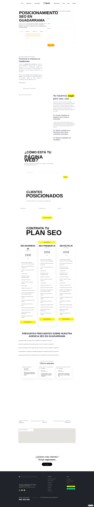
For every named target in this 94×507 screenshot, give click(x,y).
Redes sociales (50, 480)
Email (48, 18)
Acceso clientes (70, 486)
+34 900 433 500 (44, 422)
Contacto (74, 3)
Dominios (49, 487)
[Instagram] (19, 490)
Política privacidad (70, 480)
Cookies (68, 482)
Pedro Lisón (26, 369)
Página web (50, 484)
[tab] (64, 117)
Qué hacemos (28, 3)
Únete (64, 3)
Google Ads (26, 368)
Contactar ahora (21, 422)
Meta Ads (49, 489)
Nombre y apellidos (50, 13)
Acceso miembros (71, 488)
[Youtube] (22, 490)
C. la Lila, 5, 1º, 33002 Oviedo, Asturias (29, 487)
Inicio (22, 3)
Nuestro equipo (57, 3)
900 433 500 (24, 499)
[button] (64, 117)
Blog (68, 3)
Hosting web (50, 485)
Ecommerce (50, 482)
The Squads (43, 368)
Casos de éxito (37, 3)
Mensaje (48, 28)
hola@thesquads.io (68, 422)
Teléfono (48, 23)
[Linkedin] (24, 490)
